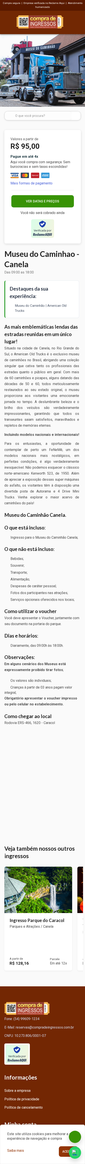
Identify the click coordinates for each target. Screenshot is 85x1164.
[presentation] (4, 70)
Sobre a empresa (17, 1091)
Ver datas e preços (42, 201)
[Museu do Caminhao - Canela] (42, 70)
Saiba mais (15, 1150)
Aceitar (68, 1151)
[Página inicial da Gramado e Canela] (40, 21)
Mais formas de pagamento (31, 183)
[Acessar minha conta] (78, 21)
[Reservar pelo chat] (75, 1137)
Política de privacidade (21, 1099)
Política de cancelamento (23, 1107)
